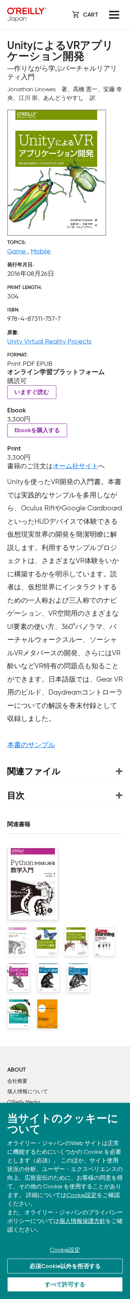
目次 (16, 795)
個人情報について (27, 1092)
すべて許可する (65, 1285)
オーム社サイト (75, 466)
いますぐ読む (31, 392)
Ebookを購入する (37, 431)
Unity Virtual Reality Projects (49, 341)
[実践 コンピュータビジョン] (18, 977)
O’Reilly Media (23, 1102)
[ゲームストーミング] (105, 941)
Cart (90, 15)
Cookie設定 (81, 1195)
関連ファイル (34, 771)
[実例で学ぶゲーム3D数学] (48, 977)
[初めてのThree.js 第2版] (18, 1013)
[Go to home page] (27, 15)
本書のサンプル (31, 745)
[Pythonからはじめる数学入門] (17, 941)
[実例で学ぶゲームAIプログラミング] (78, 977)
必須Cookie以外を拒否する (65, 1266)
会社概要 (17, 1081)
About (16, 1070)
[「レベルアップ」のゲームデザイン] (47, 1013)
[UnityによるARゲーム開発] (46, 941)
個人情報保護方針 (82, 1221)
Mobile (41, 251)
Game (17, 251)
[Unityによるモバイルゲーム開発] (76, 941)
